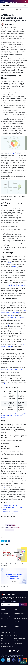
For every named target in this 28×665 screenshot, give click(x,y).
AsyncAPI (13, 109)
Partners (16, 635)
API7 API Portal (5, 618)
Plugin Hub (16, 616)
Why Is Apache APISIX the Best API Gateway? (14, 519)
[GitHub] (14, 651)
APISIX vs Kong (5, 643)
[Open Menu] (25, 5)
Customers (16, 621)
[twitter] (2, 541)
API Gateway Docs (5, 630)
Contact (16, 632)
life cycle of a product (13, 153)
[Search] (25, 9)
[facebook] (9, 541)
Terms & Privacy (18, 643)
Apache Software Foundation (13, 656)
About (15, 630)
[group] (10, 525)
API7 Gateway (4, 613)
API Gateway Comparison (20, 618)
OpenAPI (7, 109)
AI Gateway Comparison (7, 646)
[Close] (26, 2)
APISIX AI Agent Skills (6, 632)
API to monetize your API (10, 383)
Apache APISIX (7, 263)
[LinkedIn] (10, 651)
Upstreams (19, 268)
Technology (13, 27)
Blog (2, 9)
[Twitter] (17, 651)
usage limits (10, 315)
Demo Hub (4, 641)
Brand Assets (17, 641)
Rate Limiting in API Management (11, 511)
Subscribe (22, 604)
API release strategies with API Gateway (12, 513)
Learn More (15, 2)
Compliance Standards (19, 638)
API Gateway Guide (19, 613)
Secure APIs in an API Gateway (10, 505)
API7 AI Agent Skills (6, 635)
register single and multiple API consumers (11, 369)
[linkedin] (5, 541)
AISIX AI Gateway (5, 616)
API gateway (6, 487)
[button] (13, 594)
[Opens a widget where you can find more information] (23, 662)
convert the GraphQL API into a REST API (15, 285)
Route (13, 268)
